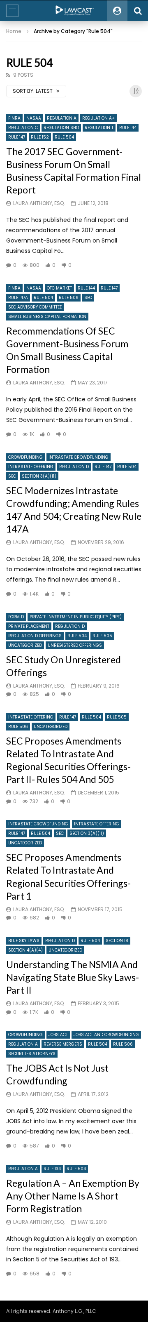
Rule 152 (40, 137)
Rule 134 (52, 1169)
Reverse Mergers (63, 1044)
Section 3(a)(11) (39, 476)
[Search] (137, 10)
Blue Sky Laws (23, 941)
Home (13, 31)
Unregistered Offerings (75, 645)
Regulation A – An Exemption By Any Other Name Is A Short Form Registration (72, 1195)
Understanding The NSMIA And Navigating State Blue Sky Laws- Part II (72, 977)
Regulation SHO (61, 128)
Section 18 (117, 941)
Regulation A (61, 118)
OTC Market (59, 288)
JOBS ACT (58, 1035)
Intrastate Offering (30, 467)
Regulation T (99, 128)
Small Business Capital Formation (47, 316)
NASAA (33, 118)
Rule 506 (69, 298)
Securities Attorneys (32, 1054)
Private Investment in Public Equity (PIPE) (76, 617)
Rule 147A (18, 298)
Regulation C (23, 128)
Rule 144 (127, 128)
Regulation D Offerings (35, 636)
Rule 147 (16, 137)
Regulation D (74, 467)
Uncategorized (25, 645)
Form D (16, 617)
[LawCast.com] (74, 11)
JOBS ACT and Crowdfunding (106, 1035)
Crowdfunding (25, 457)
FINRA (14, 118)
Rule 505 (102, 636)
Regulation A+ (98, 118)
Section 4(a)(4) (25, 950)
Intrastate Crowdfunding (79, 457)
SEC (88, 298)
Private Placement (28, 626)
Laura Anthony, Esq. (39, 203)
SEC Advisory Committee (35, 307)
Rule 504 (64, 137)
